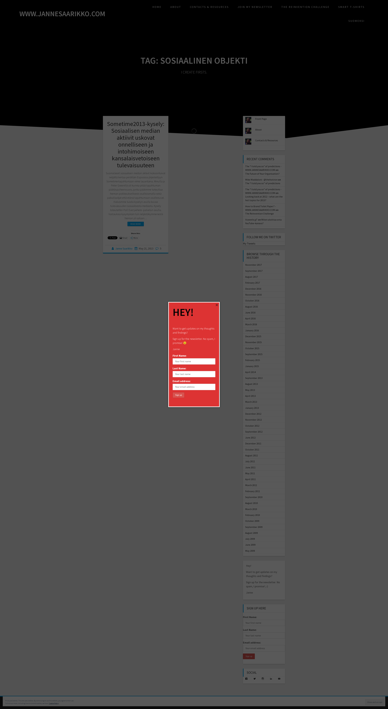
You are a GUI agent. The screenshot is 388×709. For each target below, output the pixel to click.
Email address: (182, 381)
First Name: (180, 355)
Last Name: (179, 368)
